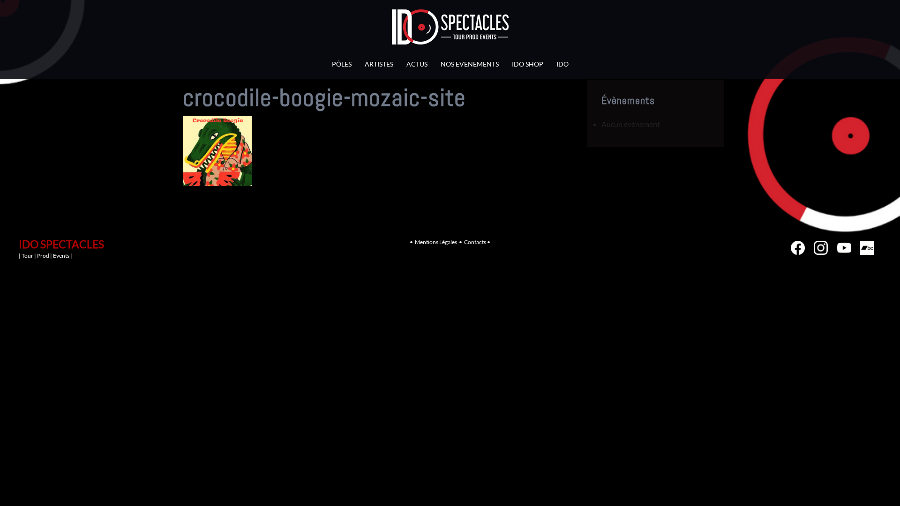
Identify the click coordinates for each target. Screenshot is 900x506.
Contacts (475, 242)
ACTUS (417, 64)
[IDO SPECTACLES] (450, 29)
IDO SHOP (527, 64)
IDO (562, 64)
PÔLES (342, 64)
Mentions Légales (436, 242)
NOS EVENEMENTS (470, 64)
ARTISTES (379, 64)
